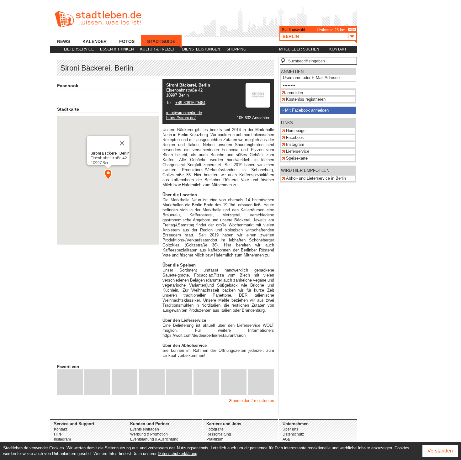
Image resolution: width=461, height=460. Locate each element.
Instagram (295, 144)
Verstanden (440, 450)
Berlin (291, 36)
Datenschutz (293, 434)
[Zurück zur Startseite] (98, 19)
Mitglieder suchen (299, 49)
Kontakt (338, 49)
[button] (108, 174)
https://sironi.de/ (181, 117)
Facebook (295, 137)
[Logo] (258, 106)
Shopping (236, 49)
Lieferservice (79, 49)
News (63, 41)
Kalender (94, 41)
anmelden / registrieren (253, 400)
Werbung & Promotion (149, 434)
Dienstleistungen (201, 49)
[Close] (122, 143)
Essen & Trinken (117, 49)
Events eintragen (144, 429)
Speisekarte (297, 158)
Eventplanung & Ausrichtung (154, 439)
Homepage (295, 130)
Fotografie (215, 429)
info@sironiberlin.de (184, 112)
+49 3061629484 (190, 102)
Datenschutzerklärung (177, 453)
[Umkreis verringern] (354, 29)
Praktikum (214, 439)
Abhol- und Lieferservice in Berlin (316, 178)
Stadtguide (161, 41)
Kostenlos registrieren (306, 99)
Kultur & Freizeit (158, 49)
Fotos (127, 41)
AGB (286, 439)
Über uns (290, 429)
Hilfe (58, 434)
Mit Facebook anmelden (307, 110)
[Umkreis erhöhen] (350, 29)
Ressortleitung (218, 434)
